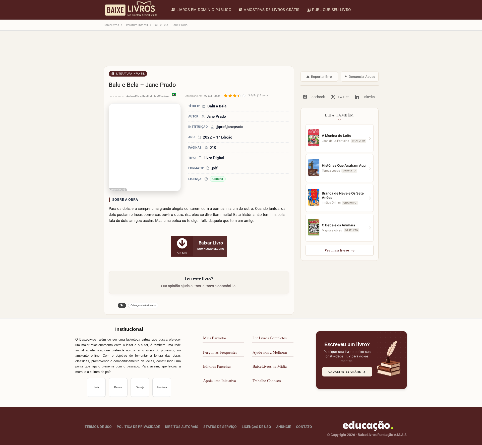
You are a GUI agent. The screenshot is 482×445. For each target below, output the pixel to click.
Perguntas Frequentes (220, 352)
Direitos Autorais (181, 427)
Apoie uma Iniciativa (219, 380)
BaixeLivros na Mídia (270, 366)
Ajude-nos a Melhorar (270, 352)
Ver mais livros (339, 250)
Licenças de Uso (256, 427)
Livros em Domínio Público (203, 10)
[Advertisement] (241, 50)
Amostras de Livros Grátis (271, 10)
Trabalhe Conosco (267, 380)
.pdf (214, 168)
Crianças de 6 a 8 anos (143, 305)
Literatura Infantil (130, 73)
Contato (304, 427)
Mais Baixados (214, 337)
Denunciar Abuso (359, 77)
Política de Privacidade (138, 427)
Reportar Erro (319, 77)
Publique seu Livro (331, 10)
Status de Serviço (220, 427)
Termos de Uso (98, 427)
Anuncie (283, 427)
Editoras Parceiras (217, 366)
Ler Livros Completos (270, 337)
